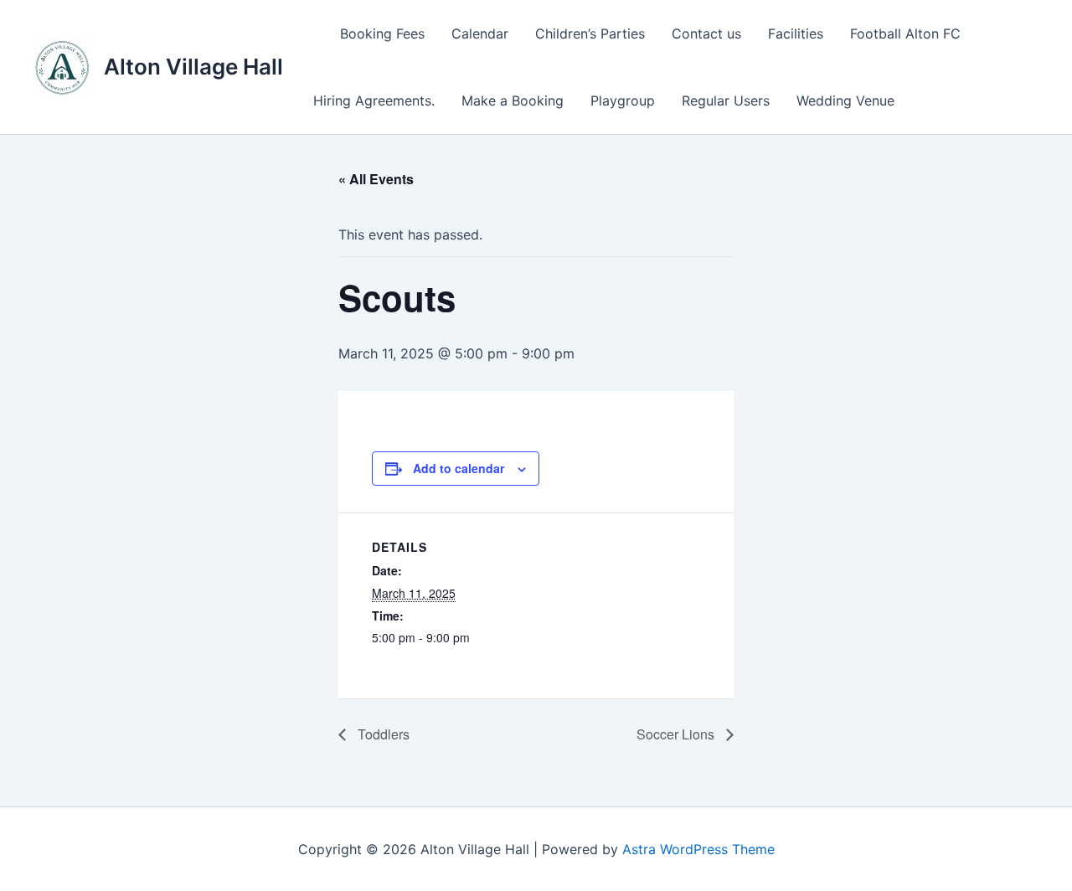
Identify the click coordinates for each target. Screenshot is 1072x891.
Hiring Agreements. (374, 100)
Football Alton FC (905, 33)
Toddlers (382, 734)
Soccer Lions (677, 734)
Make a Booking (512, 100)
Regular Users (726, 100)
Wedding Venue (845, 100)
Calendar (479, 33)
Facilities (795, 33)
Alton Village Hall (193, 67)
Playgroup (622, 100)
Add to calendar (458, 468)
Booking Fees (382, 33)
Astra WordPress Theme (698, 849)
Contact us (706, 33)
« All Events (376, 178)
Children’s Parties (590, 33)
